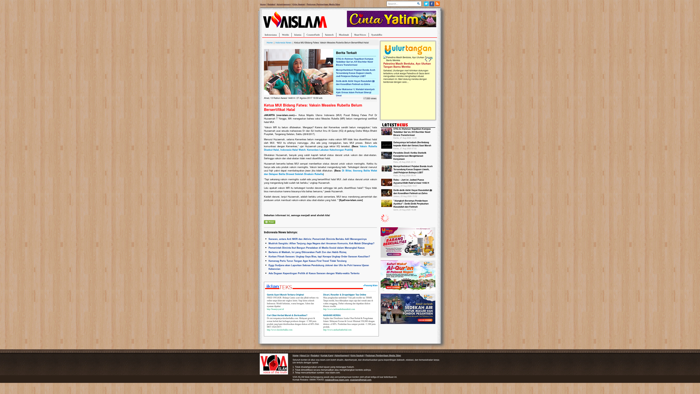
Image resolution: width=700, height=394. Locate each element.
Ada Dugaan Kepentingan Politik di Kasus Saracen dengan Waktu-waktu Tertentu (314, 273)
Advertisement (284, 4)
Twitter (426, 4)
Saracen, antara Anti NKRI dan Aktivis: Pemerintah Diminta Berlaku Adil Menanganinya (318, 239)
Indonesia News (283, 42)
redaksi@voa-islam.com (337, 379)
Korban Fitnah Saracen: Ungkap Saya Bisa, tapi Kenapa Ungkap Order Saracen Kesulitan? (319, 256)
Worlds (285, 34)
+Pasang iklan (370, 285)
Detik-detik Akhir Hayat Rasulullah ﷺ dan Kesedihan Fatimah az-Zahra (355, 82)
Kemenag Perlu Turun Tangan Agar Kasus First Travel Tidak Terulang (308, 260)
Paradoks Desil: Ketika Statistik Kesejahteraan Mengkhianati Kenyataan (409, 156)
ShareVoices (360, 34)
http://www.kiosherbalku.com (279, 330)
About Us (304, 355)
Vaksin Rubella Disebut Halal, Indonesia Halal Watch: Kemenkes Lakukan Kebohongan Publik (320, 147)
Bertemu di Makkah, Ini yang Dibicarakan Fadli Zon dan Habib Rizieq (307, 252)
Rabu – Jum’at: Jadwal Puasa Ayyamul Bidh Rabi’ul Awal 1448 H (411, 181)
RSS (437, 4)
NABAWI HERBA (332, 315)
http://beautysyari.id (275, 309)
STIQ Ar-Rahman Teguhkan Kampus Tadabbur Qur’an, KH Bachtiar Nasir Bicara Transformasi (354, 62)
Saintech (329, 34)
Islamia (297, 34)
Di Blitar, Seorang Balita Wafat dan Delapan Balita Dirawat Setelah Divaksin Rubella (320, 172)
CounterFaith (313, 34)
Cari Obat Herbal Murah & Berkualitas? (287, 315)
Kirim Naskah (298, 4)
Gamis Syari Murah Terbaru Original (285, 294)
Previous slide (426, 59)
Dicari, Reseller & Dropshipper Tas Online (344, 294)
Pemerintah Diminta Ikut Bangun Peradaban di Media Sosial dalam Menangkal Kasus (317, 247)
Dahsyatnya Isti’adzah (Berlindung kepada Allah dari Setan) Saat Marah (412, 144)
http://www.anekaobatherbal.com (337, 330)
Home (263, 4)
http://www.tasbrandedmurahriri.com (339, 309)
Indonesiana (271, 34)
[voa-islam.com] (295, 21)
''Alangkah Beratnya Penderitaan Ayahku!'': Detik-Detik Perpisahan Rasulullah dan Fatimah (411, 203)
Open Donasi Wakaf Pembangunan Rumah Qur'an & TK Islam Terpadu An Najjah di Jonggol (406, 69)
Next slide (430, 59)
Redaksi (271, 4)
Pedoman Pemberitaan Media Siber (323, 4)
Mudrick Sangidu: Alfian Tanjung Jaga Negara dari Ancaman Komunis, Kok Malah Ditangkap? (321, 243)
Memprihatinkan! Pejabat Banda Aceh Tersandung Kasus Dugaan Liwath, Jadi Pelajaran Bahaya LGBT (355, 73)
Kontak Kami (327, 355)
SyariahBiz (376, 34)
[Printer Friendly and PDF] (269, 221)
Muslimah (344, 34)
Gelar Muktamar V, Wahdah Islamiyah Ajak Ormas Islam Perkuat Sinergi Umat (355, 92)
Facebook (432, 4)
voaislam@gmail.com (360, 379)
